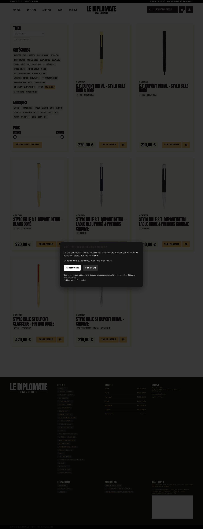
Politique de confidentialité (75, 280)
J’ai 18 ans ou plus (72, 268)
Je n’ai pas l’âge (90, 268)
